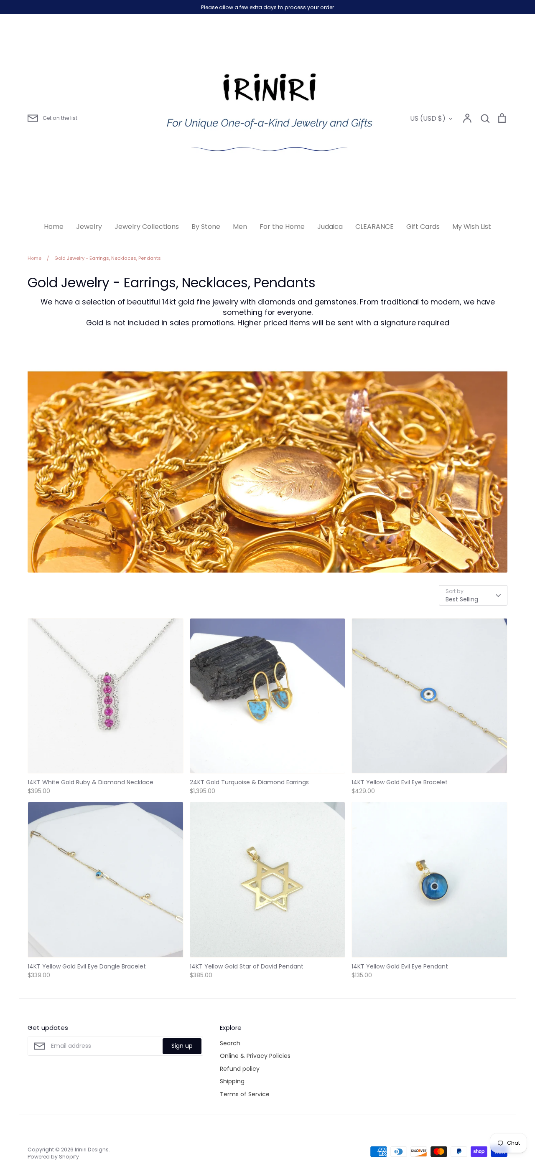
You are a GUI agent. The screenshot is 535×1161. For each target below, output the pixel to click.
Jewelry (89, 226)
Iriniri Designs (92, 1149)
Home (54, 226)
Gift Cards (423, 226)
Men (240, 226)
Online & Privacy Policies (255, 1056)
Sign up (182, 1046)
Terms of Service (245, 1094)
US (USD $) (428, 118)
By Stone (205, 226)
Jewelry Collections (147, 226)
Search (230, 1043)
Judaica (330, 226)
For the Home (282, 226)
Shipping (232, 1081)
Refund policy (240, 1069)
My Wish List (471, 226)
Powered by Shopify (53, 1156)
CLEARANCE (374, 226)
